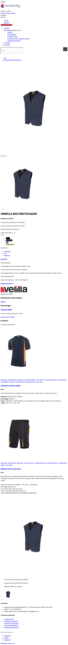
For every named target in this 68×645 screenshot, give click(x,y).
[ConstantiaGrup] (10, 9)
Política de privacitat (11, 621)
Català (6, 21)
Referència (4, 294)
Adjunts (3, 302)
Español (6, 23)
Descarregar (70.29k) (8, 317)
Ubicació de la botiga (11, 607)
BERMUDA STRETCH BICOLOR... (11, 469)
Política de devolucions (11, 627)
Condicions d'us (9, 619)
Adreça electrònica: (10, 611)
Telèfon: (6, 609)
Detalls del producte (7, 283)
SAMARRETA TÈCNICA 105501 (10, 386)
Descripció (4, 259)
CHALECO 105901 (6, 310)
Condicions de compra (11, 623)
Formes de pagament (11, 625)
